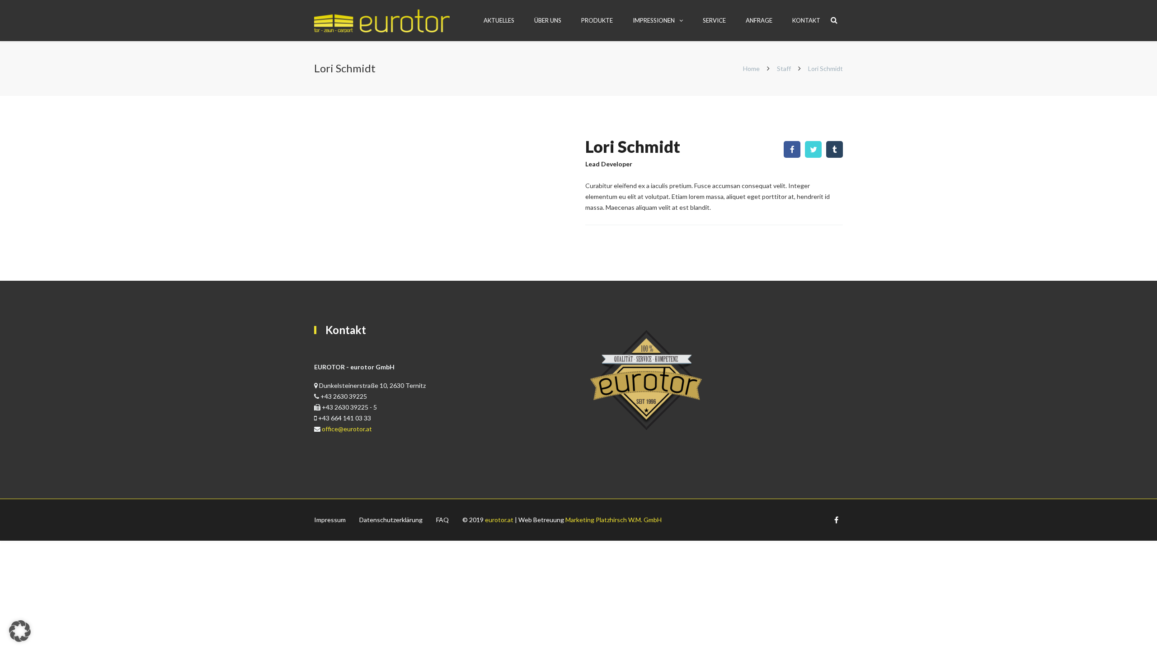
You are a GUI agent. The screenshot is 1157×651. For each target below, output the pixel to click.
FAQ (442, 520)
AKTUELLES (499, 20)
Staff (784, 68)
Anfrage (759, 20)
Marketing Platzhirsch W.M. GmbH (613, 520)
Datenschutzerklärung (391, 520)
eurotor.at (499, 520)
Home (752, 68)
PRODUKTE (597, 20)
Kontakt (806, 20)
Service (714, 20)
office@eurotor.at (347, 429)
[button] (20, 631)
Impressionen (654, 20)
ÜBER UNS (547, 20)
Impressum (330, 520)
